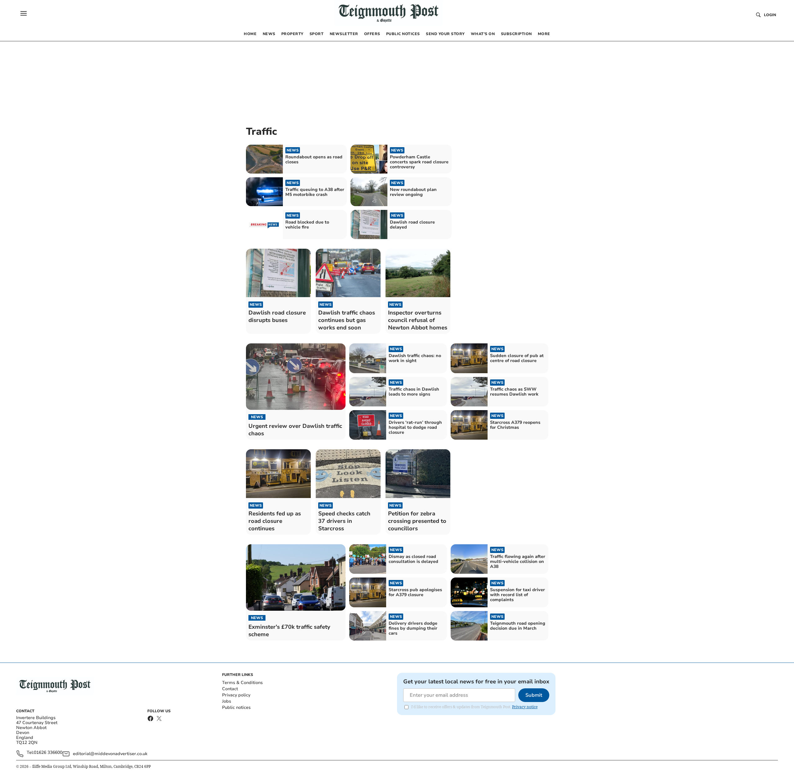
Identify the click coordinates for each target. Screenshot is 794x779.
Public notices (236, 707)
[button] (23, 13)
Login (770, 15)
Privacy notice (525, 706)
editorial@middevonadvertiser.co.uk (110, 754)
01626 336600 (48, 752)
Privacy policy (236, 695)
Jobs (226, 701)
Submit (533, 695)
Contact (230, 689)
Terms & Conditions (242, 683)
